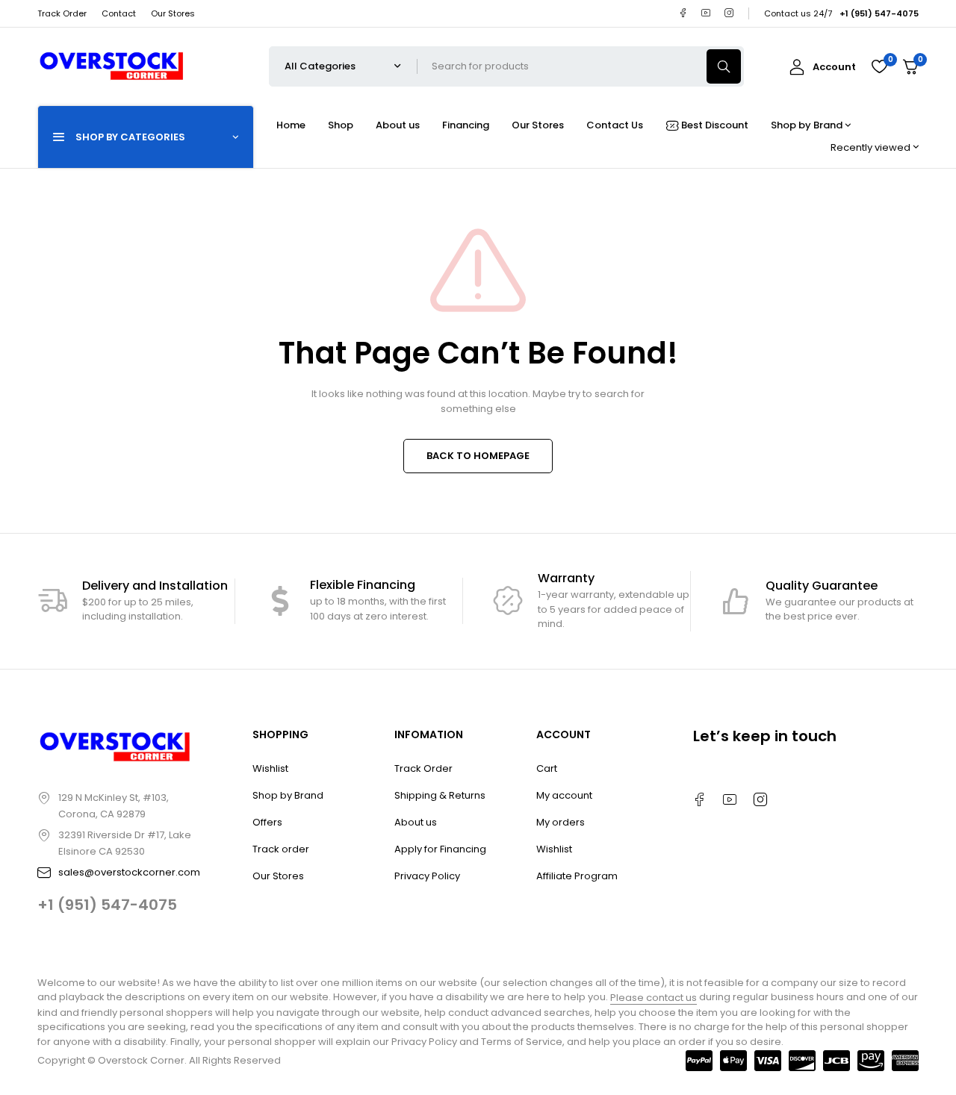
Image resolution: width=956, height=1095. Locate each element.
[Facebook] (683, 13)
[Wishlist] (879, 66)
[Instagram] (729, 13)
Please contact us (653, 998)
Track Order (62, 13)
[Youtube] (706, 13)
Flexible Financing (362, 584)
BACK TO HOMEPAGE (478, 456)
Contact (119, 13)
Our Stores (173, 13)
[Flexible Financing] (280, 601)
